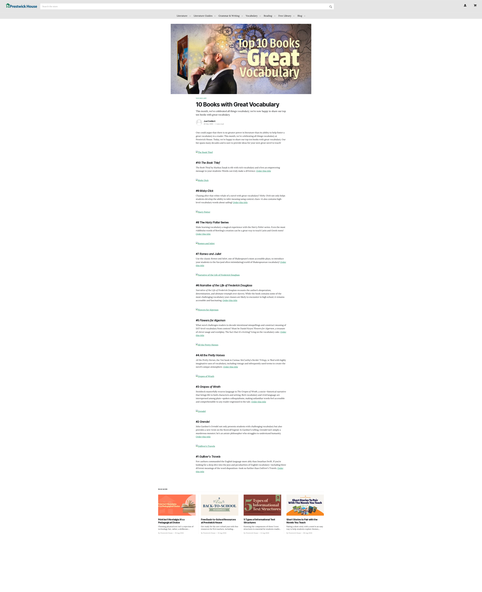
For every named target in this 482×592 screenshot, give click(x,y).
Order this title (263, 171)
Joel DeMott (210, 121)
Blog (300, 15)
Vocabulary (252, 15)
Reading (268, 15)
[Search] (331, 6)
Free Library (285, 15)
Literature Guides (203, 15)
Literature (182, 15)
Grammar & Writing (229, 15)
